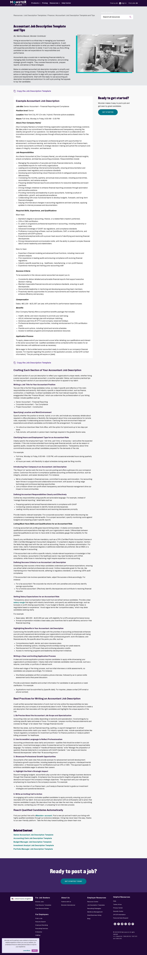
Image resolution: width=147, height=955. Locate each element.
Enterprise (38, 932)
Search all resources (107, 12)
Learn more (26, 950)
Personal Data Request (120, 918)
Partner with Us (66, 901)
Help (114, 901)
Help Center (66, 3)
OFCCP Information (119, 914)
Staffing (37, 935)
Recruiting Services (41, 928)
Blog (88, 918)
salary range (19, 602)
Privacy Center (118, 908)
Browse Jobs (39, 901)
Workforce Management (95, 912)
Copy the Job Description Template (34, 91)
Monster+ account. (44, 816)
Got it (34, 950)
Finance (51, 15)
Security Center (118, 911)
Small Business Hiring (94, 915)
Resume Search (40, 921)
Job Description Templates (35, 15)
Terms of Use (117, 904)
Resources (54, 3)
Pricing (45, 3)
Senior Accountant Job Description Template (33, 835)
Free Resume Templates (43, 905)
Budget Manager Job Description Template (33, 842)
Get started (108, 112)
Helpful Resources (121, 897)
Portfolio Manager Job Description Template (33, 849)
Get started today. (73, 881)
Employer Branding (41, 925)
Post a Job (114, 3)
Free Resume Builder (42, 908)
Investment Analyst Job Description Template (34, 845)
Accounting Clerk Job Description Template (33, 838)
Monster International (68, 905)
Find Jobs (132, 3)
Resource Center (92, 901)
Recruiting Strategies (94, 908)
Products (35, 3)
